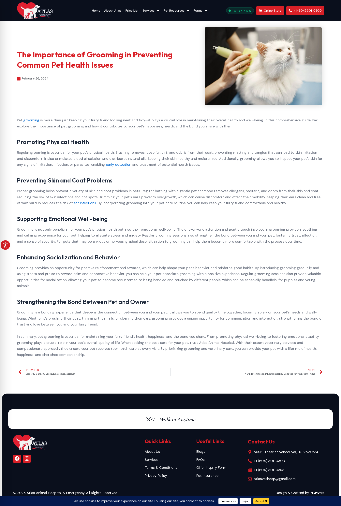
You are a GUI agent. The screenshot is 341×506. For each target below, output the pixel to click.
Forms (198, 10)
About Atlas (113, 10)
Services (148, 10)
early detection (118, 164)
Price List (132, 10)
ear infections (85, 203)
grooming (31, 120)
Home (96, 10)
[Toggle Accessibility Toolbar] (5, 245)
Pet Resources (174, 10)
